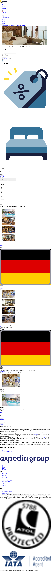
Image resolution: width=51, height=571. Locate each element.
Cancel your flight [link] (4, 490)
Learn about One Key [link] (4, 117)
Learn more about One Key (6, 17)
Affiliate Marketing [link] (4, 469)
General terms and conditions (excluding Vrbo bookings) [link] (8, 480)
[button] (25, 447)
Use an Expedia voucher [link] (5, 492)
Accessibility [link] (3, 482)
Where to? (3, 48)
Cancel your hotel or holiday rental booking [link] (7, 491)
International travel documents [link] (5, 493)
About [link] (2, 465)
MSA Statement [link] (4, 485)
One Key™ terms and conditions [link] (6, 481)
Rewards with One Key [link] (4, 477)
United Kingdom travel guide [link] (5, 472)
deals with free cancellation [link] (37, 445)
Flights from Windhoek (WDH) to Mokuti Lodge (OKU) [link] (8, 451)
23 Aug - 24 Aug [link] (2, 175)
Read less (2, 390)
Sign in (3, 15)
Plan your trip (2, 24)
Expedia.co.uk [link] (3, 19)
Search (3, 59)
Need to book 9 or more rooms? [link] (5, 58)
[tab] (3, 449)
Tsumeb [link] (3, 20)
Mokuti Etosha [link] (36, 434)
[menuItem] (3, 25)
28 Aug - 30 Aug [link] (2, 176)
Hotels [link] (2, 22)
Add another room (4, 57)
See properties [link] (2, 419)
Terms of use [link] (3, 484)
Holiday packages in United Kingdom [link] (6, 474)
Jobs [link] (2, 466)
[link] (8, 3)
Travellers (3, 50)
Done (10, 58)
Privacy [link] (3, 483)
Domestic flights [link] (4, 475)
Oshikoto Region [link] (4, 21)
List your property (4, 12)
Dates (2, 49)
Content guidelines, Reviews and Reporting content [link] (8, 486)
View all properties (2, 371)
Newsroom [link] (3, 468)
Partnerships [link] (3, 467)
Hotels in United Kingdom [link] (5, 473)
